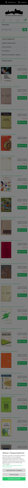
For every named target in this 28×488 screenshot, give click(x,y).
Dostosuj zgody (14, 474)
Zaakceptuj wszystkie (14, 479)
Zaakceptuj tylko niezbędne (14, 470)
